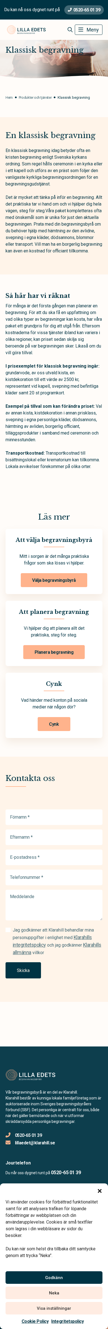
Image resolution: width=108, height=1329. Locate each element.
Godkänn (54, 1277)
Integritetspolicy (67, 1321)
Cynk (54, 724)
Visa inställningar (54, 1308)
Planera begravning (54, 652)
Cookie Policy (35, 1321)
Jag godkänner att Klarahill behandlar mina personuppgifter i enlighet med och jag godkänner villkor (57, 941)
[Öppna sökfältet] (70, 29)
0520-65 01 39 (87, 10)
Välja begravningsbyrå (54, 580)
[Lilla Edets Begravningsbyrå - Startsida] (35, 1075)
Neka (54, 1293)
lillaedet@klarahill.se (35, 1142)
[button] (99, 1190)
